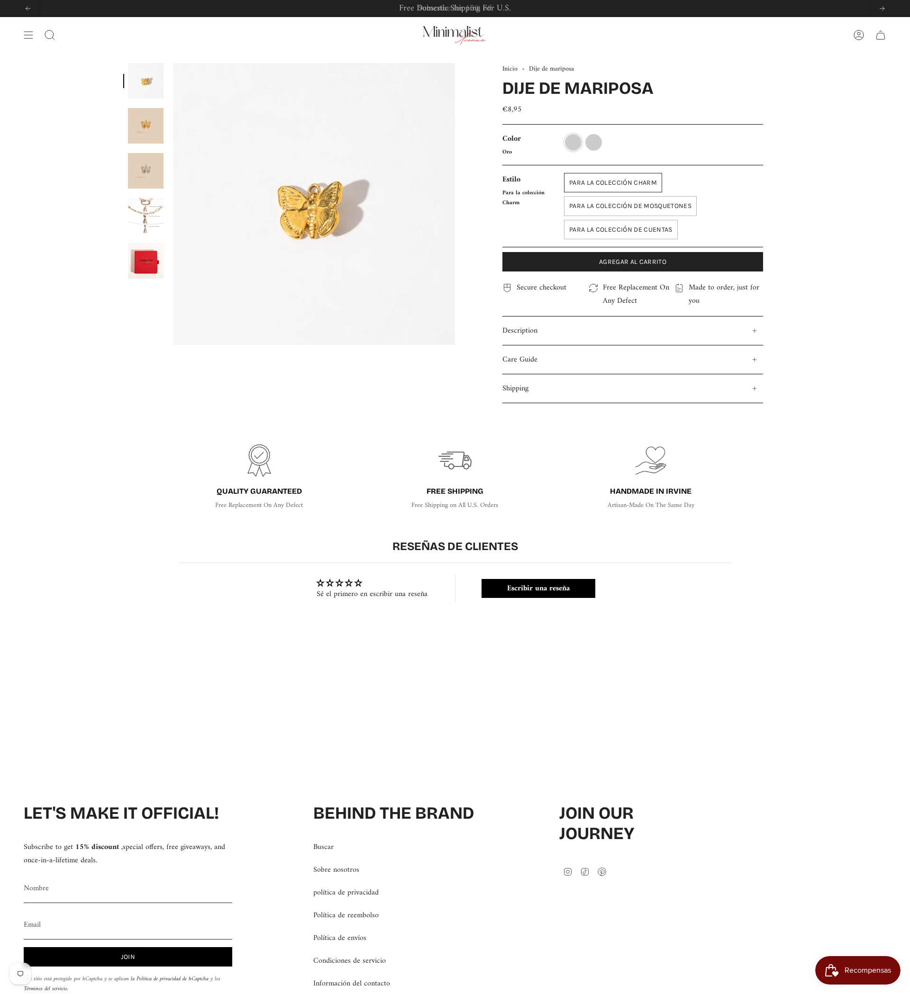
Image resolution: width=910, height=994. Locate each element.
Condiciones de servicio (349, 960)
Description (519, 330)
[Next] (882, 8)
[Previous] (28, 8)
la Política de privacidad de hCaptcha (170, 979)
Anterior (173, 204)
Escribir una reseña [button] (538, 588)
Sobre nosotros (336, 870)
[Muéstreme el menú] (28, 35)
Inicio (510, 69)
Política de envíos (339, 938)
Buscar (323, 847)
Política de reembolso (346, 915)
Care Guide (519, 359)
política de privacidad (346, 892)
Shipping (515, 388)
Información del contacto (351, 983)
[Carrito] (881, 35)
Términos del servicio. (46, 989)
